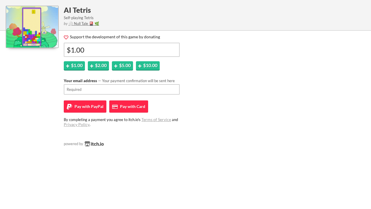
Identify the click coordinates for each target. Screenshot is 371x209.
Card (132, 106)
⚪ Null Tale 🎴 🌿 (83, 23)
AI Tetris (77, 10)
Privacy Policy (77, 124)
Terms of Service (156, 119)
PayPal (88, 106)
